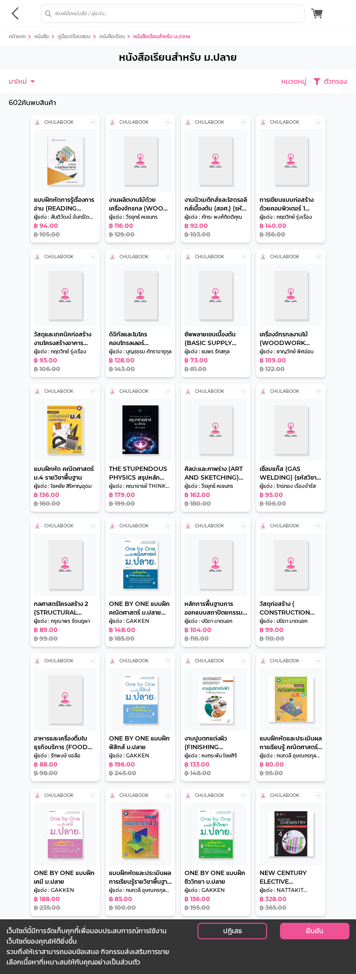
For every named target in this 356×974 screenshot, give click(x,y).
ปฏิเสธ (232, 931)
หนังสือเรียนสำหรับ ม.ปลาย (161, 36)
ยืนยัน (314, 931)
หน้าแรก (17, 36)
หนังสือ (41, 36)
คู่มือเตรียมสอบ (74, 36)
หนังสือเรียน (112, 36)
